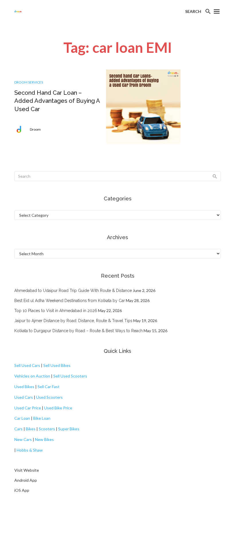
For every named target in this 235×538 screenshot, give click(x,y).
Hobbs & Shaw (30, 450)
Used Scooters (49, 397)
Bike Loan (41, 418)
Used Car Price (27, 407)
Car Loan (22, 418)
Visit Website (26, 470)
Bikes (31, 428)
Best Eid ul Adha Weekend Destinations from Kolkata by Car (69, 300)
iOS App (21, 490)
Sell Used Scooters (70, 375)
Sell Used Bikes (56, 365)
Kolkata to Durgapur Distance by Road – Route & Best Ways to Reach (78, 330)
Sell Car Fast (49, 386)
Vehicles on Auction (32, 375)
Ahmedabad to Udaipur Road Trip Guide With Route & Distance (73, 290)
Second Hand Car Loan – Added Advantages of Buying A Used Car (57, 100)
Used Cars (23, 397)
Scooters (47, 428)
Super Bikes (68, 428)
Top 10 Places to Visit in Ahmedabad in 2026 (55, 310)
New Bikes (44, 439)
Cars (18, 428)
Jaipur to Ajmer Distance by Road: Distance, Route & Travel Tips (73, 320)
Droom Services (28, 82)
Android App (25, 480)
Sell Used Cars (27, 365)
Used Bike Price (58, 407)
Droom (35, 129)
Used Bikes (24, 386)
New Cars (23, 439)
